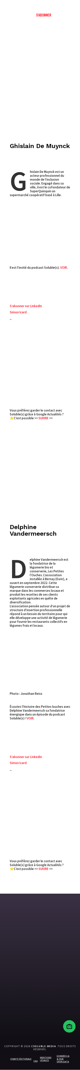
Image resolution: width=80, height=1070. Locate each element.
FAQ (36, 1061)
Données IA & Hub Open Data (63, 1058)
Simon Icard (18, 312)
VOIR (63, 267)
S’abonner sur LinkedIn (26, 306)
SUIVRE (43, 418)
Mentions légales (45, 1059)
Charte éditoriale (20, 1058)
